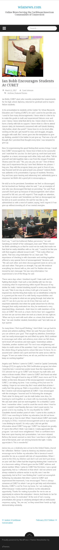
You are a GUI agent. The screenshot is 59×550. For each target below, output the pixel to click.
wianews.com (29, 7)
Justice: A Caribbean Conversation (11, 521)
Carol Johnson (27, 90)
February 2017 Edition (45, 520)
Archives (11, 93)
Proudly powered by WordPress (15, 540)
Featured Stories (21, 93)
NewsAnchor (42, 540)
